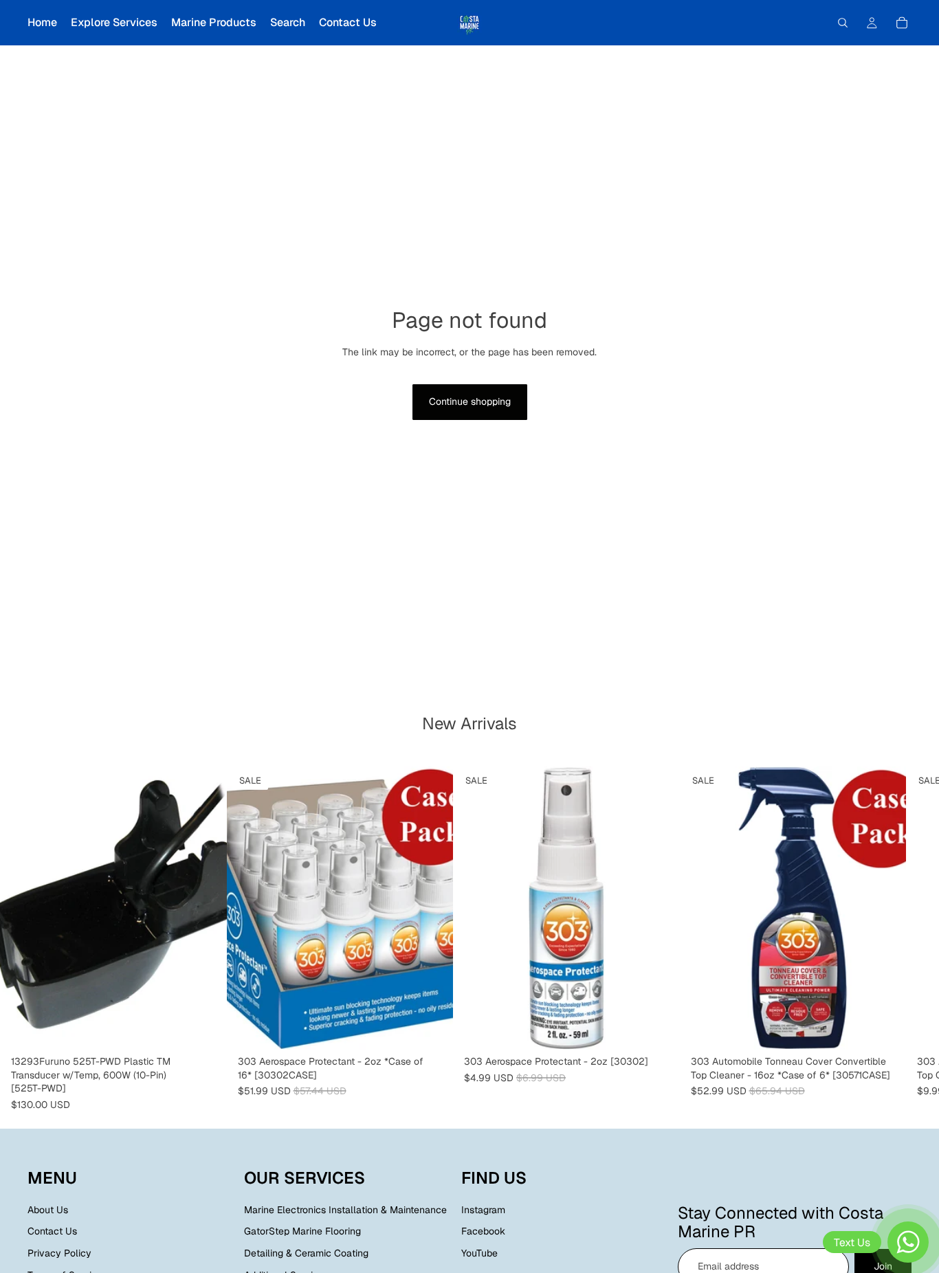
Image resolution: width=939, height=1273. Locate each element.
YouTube (479, 1253)
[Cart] (902, 23)
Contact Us (52, 1231)
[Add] (205, 1028)
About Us (47, 1209)
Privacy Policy (59, 1253)
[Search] (843, 23)
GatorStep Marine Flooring (302, 1231)
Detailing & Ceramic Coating (306, 1253)
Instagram (483, 1209)
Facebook (483, 1231)
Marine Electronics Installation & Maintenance (345, 1209)
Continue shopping (470, 401)
